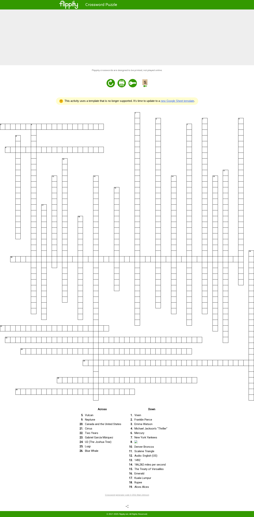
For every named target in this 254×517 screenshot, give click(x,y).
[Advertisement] (127, 37)
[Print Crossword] (122, 83)
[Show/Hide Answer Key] (132, 83)
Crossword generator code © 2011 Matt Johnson (127, 495)
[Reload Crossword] (111, 83)
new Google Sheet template (177, 100)
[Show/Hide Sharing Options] (127, 506)
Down (151, 409)
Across (102, 409)
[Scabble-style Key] (144, 83)
